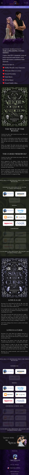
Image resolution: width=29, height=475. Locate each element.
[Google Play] (20, 217)
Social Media (14, 464)
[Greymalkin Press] (8, 194)
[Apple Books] (8, 217)
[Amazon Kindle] (20, 194)
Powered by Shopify (14, 473)
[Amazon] (20, 234)
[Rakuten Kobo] (8, 223)
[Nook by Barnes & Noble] (20, 223)
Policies (14, 451)
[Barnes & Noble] (14, 200)
